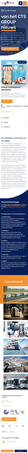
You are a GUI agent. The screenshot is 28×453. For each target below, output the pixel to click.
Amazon (3, 107)
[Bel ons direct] (25, 3)
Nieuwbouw (6, 127)
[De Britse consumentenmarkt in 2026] (15, 312)
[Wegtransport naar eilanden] (15, 347)
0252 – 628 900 (7, 406)
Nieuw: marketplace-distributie (11, 88)
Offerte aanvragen (8, 419)
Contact (20, 451)
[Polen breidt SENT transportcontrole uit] (15, 329)
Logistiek (5, 122)
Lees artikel (6, 101)
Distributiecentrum (17, 106)
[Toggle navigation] (20, 3)
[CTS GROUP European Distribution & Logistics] (7, 3)
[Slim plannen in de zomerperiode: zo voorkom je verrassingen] (15, 294)
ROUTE (3, 403)
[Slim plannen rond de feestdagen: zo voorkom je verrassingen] (15, 364)
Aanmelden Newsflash (9, 48)
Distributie (9, 106)
